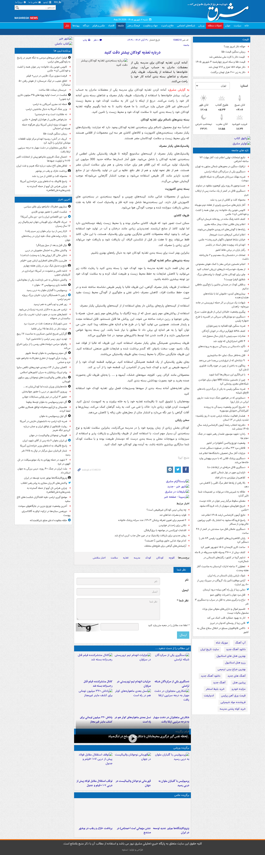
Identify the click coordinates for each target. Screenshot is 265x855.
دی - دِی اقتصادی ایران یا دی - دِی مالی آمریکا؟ (43, 217)
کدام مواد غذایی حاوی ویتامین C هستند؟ (165, 541)
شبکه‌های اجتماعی (186, 26)
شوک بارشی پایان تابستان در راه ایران (226, 576)
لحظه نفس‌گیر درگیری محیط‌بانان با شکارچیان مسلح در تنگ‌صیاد (148, 736)
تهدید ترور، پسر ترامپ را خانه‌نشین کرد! (46, 339)
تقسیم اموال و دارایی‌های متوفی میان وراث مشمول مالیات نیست (225, 611)
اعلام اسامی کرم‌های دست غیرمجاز (227, 235)
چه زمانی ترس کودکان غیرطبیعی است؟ (166, 510)
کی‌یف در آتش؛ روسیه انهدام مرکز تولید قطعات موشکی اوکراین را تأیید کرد (44, 141)
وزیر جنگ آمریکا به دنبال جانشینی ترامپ (46, 109)
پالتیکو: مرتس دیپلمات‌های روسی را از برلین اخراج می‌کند (43, 346)
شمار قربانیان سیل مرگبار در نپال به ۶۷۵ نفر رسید (46, 453)
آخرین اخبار (64, 199)
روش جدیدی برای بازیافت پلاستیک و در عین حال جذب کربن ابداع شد (150, 536)
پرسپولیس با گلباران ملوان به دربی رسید (174, 783)
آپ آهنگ (240, 643)
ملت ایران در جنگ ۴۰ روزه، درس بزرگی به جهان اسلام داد (44, 471)
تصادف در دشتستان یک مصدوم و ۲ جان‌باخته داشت (224, 257)
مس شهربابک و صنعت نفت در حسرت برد (45, 324)
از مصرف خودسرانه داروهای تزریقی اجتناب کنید (221, 269)
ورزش (201, 26)
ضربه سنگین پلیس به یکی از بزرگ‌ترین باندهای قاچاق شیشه (223, 391)
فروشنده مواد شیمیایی (233, 702)
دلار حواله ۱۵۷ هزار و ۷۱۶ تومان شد (226, 67)
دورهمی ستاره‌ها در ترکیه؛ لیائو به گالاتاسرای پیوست (46, 513)
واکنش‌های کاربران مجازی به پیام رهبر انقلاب (44, 483)
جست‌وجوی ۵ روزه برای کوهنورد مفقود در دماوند (220, 186)
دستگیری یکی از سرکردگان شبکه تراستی (224, 172)
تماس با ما (33, 2)
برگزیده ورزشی (181, 748)
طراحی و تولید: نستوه (132, 850)
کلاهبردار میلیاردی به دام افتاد (230, 478)
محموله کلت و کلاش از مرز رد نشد (227, 200)
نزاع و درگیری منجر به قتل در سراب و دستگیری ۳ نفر (222, 602)
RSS (56, 2)
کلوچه (172, 558)
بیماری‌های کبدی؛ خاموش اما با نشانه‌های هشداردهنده (226, 296)
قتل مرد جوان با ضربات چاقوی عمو (227, 595)
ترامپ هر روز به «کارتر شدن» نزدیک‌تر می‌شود (43, 309)
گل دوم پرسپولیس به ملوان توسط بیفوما (46, 402)
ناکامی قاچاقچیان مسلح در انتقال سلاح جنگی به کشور (223, 630)
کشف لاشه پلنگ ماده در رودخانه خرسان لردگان (221, 219)
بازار (67, 26)
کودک (148, 558)
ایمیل (185, 590)
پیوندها (76, 26)
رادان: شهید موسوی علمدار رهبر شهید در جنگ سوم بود (223, 436)
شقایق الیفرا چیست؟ (234, 279)
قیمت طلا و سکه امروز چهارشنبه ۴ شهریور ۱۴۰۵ (220, 62)
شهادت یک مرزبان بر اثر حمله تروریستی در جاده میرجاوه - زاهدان (222, 305)
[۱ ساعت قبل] (171, 765)
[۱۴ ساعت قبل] (94, 812)
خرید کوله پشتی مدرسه (233, 709)
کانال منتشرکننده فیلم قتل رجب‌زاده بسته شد (98, 683)
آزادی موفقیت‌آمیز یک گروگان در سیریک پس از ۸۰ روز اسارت (223, 582)
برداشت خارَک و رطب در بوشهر (95, 828)
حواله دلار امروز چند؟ (234, 47)
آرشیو (46, 2)
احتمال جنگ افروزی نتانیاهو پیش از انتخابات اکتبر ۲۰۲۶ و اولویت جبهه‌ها (43, 159)
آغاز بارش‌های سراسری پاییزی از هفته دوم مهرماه (220, 205)
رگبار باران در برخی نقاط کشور (230, 250)
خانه (247, 26)
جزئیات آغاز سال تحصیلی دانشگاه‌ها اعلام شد (222, 453)
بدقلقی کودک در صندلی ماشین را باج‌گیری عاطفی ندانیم (222, 287)
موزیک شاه (222, 643)
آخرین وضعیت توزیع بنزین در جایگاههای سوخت (42, 506)
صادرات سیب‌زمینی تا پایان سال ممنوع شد (223, 336)
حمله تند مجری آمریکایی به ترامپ (50, 104)
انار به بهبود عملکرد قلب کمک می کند (226, 618)
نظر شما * (182, 600)
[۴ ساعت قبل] (171, 812)
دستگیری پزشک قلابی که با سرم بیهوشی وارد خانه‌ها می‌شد (224, 460)
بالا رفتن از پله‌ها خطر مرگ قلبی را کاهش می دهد (224, 485)
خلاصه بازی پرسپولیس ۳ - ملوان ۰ (49, 285)
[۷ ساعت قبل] (132, 665)
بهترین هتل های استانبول (231, 656)
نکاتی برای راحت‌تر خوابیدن (172, 525)
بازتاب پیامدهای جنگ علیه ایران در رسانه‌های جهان (46, 238)
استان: (244, 86)
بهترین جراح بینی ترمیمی (232, 669)
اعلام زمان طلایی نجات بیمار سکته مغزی (224, 224)
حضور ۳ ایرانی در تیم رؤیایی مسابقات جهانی (44, 397)
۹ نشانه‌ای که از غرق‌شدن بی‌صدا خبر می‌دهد (222, 360)
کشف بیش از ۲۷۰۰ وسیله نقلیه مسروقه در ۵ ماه (220, 552)
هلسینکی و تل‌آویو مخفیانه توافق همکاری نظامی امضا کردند (44, 409)
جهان (227, 26)
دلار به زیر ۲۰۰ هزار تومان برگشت (228, 72)
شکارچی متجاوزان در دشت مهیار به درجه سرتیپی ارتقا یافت (44, 150)
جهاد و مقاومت (150, 26)
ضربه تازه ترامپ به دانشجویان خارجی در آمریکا (43, 421)
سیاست (237, 26)
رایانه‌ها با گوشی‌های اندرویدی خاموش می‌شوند (221, 229)
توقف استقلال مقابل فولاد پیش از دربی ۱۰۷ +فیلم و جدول (94, 783)
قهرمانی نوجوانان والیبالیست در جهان (133, 783)
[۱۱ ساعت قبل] (132, 701)
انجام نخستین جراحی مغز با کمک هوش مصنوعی (220, 264)
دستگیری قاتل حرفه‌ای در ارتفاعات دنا (226, 467)
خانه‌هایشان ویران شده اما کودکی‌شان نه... (45, 387)
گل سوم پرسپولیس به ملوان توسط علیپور (46, 353)
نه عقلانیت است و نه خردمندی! (51, 114)
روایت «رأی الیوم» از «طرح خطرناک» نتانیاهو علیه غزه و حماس (43, 360)
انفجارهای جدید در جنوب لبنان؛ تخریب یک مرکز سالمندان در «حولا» (44, 316)
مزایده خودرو (239, 689)
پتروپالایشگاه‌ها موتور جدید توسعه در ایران (171, 830)
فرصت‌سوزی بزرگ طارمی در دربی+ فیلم (46, 76)
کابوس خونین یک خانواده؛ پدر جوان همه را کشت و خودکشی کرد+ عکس (222, 212)
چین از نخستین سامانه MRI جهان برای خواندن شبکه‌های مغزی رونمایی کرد (224, 382)
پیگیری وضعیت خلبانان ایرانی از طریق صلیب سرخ (220, 312)
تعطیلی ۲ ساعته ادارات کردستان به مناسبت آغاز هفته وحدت (223, 568)
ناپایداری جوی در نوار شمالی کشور (228, 472)
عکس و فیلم (99, 26)
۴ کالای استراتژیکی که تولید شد (229, 341)
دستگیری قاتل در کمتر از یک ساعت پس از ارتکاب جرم (222, 193)
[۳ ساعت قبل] (132, 765)
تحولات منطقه (215, 26)
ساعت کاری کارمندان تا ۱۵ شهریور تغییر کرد (223, 547)
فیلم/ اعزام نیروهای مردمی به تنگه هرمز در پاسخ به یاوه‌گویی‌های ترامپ (43, 60)
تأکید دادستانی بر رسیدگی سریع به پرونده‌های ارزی (223, 348)
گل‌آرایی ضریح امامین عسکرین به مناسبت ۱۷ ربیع (42, 334)
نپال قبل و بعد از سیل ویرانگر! (51, 245)
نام (186, 580)
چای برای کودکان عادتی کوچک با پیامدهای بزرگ (221, 274)
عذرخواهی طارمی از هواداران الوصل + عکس (44, 120)
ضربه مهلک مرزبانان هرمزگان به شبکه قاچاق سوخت (224, 179)
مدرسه (137, 558)
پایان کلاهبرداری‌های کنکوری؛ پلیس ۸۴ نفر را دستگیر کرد (224, 540)
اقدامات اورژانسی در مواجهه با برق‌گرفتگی (165, 530)
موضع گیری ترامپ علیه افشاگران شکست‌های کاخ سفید (43, 499)
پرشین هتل (239, 682)
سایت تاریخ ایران (209, 649)
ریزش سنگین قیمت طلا (233, 52)
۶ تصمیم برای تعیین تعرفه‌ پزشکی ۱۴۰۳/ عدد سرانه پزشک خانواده (152, 520)
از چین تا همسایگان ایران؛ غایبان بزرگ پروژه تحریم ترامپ (46, 297)
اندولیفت (209, 695)
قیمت (245, 39)
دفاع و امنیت (167, 26)
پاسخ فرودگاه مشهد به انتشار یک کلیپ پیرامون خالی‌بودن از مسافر (223, 522)
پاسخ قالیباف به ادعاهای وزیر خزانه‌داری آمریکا (43, 181)
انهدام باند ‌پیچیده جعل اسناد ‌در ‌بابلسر (225, 245)
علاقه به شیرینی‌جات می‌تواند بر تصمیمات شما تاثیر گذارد (223, 494)
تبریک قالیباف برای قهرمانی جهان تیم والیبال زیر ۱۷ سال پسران (44, 224)
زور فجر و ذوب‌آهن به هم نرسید (50, 304)
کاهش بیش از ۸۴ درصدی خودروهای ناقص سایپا (42, 367)
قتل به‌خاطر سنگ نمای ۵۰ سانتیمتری (226, 355)
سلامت (114, 558)
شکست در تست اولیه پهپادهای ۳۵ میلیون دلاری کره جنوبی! (44, 97)
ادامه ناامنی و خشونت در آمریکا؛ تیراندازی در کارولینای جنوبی (46, 273)
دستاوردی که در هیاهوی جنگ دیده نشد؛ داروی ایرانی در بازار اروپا (223, 400)
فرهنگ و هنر (133, 26)
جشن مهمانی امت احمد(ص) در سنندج (134, 830)
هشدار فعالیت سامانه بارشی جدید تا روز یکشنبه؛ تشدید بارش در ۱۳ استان (222, 418)
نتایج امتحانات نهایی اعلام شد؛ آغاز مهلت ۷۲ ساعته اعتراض (224, 159)
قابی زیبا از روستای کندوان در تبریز (227, 623)
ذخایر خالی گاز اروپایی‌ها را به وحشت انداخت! (43, 255)
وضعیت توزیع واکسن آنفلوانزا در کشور (225, 443)
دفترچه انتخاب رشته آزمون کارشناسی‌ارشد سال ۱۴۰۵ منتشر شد (223, 427)
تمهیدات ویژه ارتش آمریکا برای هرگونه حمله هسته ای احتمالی (46, 127)
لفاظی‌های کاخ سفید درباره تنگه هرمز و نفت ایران (41, 166)
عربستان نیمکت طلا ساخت (53, 90)
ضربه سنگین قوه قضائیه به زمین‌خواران (225, 326)
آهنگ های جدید (237, 676)
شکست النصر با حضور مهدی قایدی (49, 212)
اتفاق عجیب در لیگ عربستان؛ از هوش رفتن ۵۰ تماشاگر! (44, 83)
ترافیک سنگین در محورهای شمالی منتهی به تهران (220, 166)
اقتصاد (111, 26)
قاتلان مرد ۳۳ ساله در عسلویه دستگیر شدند (222, 448)
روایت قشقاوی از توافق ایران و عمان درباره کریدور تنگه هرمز (47, 428)
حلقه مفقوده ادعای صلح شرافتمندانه (48, 520)
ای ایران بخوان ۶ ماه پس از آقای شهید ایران (45, 441)
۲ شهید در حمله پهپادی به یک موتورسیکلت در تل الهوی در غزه (44, 462)
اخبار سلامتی (99, 558)
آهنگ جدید (219, 682)
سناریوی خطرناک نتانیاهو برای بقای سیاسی (45, 207)
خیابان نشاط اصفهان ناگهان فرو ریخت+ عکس (222, 240)
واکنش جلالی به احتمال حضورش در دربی (46, 250)
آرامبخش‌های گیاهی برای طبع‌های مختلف (165, 546)
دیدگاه (86, 26)
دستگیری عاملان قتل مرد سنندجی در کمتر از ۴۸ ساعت (222, 531)
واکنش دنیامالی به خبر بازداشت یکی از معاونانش (42, 280)
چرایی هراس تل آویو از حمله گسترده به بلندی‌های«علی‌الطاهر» (48, 188)
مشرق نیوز (219, 10)
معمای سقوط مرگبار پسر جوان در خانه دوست (222, 501)
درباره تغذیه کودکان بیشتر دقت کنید (132, 52)
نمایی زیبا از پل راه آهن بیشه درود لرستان (224, 590)
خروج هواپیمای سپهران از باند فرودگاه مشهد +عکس (224, 508)
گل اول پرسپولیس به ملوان (53, 416)
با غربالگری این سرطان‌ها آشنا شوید (227, 375)
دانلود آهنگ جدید (236, 649)
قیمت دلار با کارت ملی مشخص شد (227, 57)
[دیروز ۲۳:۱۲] (94, 765)
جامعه (121, 26)
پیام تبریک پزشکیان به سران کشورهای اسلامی (43, 372)
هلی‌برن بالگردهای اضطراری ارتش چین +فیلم (43, 261)
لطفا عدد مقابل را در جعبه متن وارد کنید (168, 625)
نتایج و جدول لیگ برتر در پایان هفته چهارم (45, 266)
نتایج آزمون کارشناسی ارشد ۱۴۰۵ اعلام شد (223, 515)
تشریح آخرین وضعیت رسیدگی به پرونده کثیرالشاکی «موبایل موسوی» (226, 409)
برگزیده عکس (181, 795)
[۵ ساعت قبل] (171, 665)
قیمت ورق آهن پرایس (233, 695)
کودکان (160, 558)
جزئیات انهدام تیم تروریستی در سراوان (134, 683)
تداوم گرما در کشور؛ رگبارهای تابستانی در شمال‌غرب (226, 559)
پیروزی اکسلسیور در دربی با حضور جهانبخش (44, 392)
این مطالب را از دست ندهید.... (172, 648)
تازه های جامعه (240, 150)
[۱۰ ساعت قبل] (94, 665)
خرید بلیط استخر (215, 689)
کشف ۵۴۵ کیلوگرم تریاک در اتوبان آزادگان (223, 331)
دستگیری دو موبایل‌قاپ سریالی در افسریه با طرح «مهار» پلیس (222, 319)
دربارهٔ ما (19, 2)
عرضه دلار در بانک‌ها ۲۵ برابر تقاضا (49, 329)
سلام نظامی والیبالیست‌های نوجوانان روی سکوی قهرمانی (44, 379)
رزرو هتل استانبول (235, 662)
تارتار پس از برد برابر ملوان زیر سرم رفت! (46, 231)
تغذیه (126, 558)
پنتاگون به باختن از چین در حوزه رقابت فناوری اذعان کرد (224, 368)
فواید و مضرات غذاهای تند (172, 515)
